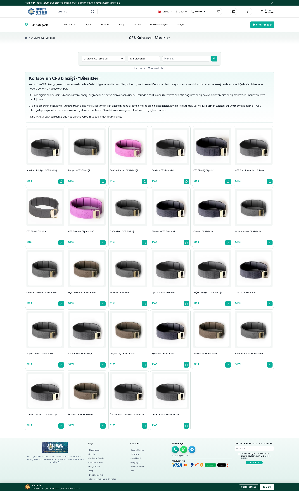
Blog (121, 24)
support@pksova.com (181, 455)
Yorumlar (105, 24)
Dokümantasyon (159, 24)
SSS (132, 471)
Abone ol (254, 462)
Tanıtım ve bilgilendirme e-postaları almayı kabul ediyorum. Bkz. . (255, 455)
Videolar (137, 24)
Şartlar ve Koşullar (97, 458)
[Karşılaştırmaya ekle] (52, 153)
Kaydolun (30, 2)
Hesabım (135, 454)
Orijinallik (112, 479)
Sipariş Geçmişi (137, 450)
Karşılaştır (135, 462)
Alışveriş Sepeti (137, 466)
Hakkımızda (94, 450)
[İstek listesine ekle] (44, 153)
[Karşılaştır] (233, 11)
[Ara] (214, 58)
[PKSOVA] (37, 11)
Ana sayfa (69, 24)
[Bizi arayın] (175, 449)
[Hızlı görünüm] (37, 153)
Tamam (267, 487)
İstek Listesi (136, 458)
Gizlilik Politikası (96, 462)
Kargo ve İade (94, 466)
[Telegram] (192, 449)
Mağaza (88, 24)
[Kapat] (272, 3)
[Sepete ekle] (61, 181)
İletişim (181, 24)
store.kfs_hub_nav (97, 479)
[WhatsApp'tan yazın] (183, 449)
